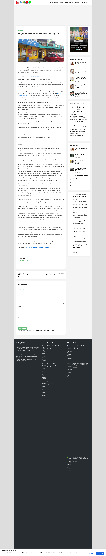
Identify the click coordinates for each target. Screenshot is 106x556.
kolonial (72, 114)
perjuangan (72, 131)
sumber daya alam (73, 136)
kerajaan (81, 112)
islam (83, 109)
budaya (71, 103)
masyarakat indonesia (73, 117)
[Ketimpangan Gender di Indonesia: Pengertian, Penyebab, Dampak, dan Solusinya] (69, 457)
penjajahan (72, 128)
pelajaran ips (78, 122)
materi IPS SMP (83, 117)
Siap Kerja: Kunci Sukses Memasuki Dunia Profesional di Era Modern (80, 209)
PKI (75, 133)
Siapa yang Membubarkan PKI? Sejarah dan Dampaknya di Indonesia (79, 221)
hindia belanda (80, 105)
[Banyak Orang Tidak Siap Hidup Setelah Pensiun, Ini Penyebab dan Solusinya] (44, 345)
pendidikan (74, 126)
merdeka (71, 119)
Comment (21, 289)
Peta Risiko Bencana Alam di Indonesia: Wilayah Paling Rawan (80, 196)
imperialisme (73, 107)
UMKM (78, 136)
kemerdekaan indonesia (75, 112)
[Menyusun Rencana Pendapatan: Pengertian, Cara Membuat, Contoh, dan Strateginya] (69, 345)
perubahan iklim (72, 133)
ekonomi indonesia (73, 105)
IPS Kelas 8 (23, 28)
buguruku (82, 103)
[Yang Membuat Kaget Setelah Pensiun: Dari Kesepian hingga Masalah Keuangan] (44, 363)
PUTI (74, 207)
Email (20, 312)
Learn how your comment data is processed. (44, 330)
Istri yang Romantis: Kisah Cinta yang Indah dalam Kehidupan (80, 86)
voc (80, 136)
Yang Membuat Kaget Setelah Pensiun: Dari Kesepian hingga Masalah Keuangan (55, 365)
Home (19, 28)
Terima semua (100, 553)
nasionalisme (77, 119)
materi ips (78, 117)
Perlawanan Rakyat (80, 131)
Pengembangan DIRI (69, 2)
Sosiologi (81, 135)
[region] (53, 552)
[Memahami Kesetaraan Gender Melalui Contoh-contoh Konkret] (72, 77)
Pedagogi (56, 2)
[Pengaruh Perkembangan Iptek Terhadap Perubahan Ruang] (72, 168)
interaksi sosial (72, 109)
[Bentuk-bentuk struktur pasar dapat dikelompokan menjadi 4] (72, 161)
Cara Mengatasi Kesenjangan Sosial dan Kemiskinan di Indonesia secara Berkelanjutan (80, 364)
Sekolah (78, 135)
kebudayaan (72, 111)
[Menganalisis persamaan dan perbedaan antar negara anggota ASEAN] (72, 175)
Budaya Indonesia (76, 103)
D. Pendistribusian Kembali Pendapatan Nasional (35, 76)
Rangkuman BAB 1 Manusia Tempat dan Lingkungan (81, 155)
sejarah (81, 133)
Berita (51, 2)
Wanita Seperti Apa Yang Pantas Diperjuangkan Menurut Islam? (80, 64)
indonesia (81, 107)
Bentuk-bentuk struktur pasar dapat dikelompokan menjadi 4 (81, 162)
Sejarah (61, 2)
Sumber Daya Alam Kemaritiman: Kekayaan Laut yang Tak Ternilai (80, 246)
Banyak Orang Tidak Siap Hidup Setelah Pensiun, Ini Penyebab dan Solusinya (54, 347)
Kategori (77, 2)
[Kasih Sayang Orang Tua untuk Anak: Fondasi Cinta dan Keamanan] (72, 92)
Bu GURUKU (21, 36)
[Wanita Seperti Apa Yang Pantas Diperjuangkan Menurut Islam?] (72, 62)
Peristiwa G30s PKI (82, 129)
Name (19, 306)
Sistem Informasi (76, 220)
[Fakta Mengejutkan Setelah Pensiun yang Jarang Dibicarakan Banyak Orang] (44, 382)
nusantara (84, 119)
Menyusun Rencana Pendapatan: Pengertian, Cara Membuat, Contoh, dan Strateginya (80, 347)
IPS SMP (78, 109)
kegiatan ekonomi (78, 111)
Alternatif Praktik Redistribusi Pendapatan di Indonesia (36, 247)
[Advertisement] (53, 14)
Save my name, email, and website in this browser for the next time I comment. (38, 325)
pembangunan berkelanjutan (75, 123)
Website (20, 317)
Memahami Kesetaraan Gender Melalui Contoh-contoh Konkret (80, 78)
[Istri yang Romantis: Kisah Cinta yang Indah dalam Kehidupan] (72, 84)
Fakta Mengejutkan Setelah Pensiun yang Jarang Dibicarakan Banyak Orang (55, 383)
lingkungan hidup (73, 116)
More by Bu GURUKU (24, 260)
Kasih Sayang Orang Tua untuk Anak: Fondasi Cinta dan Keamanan (81, 93)
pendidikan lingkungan (82, 126)
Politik (77, 133)
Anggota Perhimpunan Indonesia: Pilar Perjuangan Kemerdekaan (79, 233)
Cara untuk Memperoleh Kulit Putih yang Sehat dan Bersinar (81, 71)
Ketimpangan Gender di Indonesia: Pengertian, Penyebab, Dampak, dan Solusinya (80, 458)
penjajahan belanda (79, 128)
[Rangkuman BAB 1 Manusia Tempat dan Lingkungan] (72, 154)
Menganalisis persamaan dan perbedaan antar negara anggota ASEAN (81, 177)
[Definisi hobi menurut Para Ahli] (72, 148)
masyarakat (80, 116)
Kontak (83, 2)
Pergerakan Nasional (74, 129)
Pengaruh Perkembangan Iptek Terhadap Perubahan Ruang (81, 169)
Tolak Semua (90, 553)
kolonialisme (77, 114)
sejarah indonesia (73, 135)
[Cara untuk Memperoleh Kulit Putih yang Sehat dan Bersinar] (72, 70)
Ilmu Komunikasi (76, 231)
